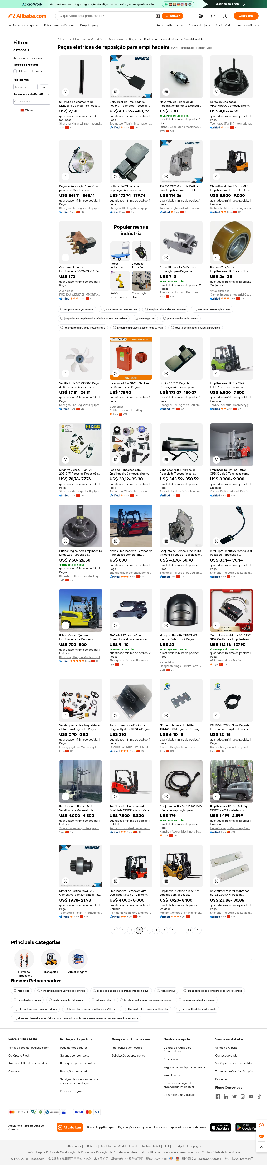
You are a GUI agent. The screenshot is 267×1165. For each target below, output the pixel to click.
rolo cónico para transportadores (37, 1009)
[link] (261, 1125)
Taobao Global (151, 1146)
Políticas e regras (71, 1091)
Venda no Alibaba (226, 1047)
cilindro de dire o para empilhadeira (148, 1009)
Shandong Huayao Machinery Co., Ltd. (80, 657)
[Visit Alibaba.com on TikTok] (259, 1096)
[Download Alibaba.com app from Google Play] (247, 1127)
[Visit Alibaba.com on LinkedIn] (226, 1096)
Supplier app (105, 1127)
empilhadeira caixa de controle (167, 309)
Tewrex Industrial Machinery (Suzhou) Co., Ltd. (231, 405)
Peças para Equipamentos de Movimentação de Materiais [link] (166, 39)
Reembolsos (172, 1075)
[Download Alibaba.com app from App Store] (220, 1127)
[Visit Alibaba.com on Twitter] (234, 1096)
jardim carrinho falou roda (68, 1000)
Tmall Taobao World (113, 1146)
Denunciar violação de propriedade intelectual (179, 1084)
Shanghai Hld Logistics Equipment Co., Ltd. (80, 208)
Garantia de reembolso (74, 1055)
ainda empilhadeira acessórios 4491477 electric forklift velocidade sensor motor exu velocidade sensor (78, 1018)
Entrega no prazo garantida (77, 1063)
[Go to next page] (198, 930)
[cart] (213, 16)
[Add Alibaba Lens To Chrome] (70, 1127)
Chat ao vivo (171, 1059)
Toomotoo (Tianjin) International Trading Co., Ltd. (131, 123)
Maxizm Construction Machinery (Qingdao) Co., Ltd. (181, 912)
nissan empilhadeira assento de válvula (140, 327)
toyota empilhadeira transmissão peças (147, 1000)
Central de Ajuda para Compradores (177, 1049)
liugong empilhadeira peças (199, 1000)
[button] (157, 15)
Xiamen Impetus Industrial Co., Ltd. (231, 294)
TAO (166, 1146)
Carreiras (14, 1071)
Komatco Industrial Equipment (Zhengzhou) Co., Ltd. (131, 828)
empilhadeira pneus (29, 1000)
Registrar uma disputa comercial (184, 1067)
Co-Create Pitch (19, 1055)
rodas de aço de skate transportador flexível (123, 990)
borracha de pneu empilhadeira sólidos (92, 1009)
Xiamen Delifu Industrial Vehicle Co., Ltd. (231, 491)
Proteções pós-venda (74, 1071)
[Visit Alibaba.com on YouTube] (251, 1096)
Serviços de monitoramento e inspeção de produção (79, 1081)
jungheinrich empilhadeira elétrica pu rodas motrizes (95, 318)
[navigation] (32, 485)
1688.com (90, 1146)
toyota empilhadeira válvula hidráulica (197, 327)
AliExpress (74, 1146)
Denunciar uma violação (179, 1094)
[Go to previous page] (114, 930)
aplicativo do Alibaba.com (188, 1127)
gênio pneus (168, 990)
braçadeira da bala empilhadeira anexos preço (215, 990)
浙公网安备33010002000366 (201, 1158)
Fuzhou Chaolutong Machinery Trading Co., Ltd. (181, 126)
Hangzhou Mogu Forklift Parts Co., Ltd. (181, 666)
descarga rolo (147, 318)
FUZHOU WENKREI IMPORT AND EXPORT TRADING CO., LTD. (80, 294)
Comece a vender (226, 1055)
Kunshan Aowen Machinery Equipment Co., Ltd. (181, 831)
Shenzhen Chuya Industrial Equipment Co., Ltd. (80, 576)
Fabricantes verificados (127, 1047)
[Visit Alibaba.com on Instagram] (242, 1096)
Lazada (133, 1146)
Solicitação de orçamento (128, 1055)
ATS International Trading (126, 410)
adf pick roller (104, 1000)
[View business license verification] (171, 1159)
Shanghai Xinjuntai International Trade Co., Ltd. (80, 123)
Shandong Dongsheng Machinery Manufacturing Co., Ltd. (131, 572)
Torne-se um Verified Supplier (234, 1071)
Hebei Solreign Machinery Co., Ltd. (231, 828)
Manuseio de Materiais (87, 39)
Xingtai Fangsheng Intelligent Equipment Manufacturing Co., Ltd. (80, 828)
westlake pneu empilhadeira (214, 309)
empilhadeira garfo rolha (78, 309)
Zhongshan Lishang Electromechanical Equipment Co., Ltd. (181, 292)
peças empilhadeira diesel (182, 318)
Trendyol (178, 1146)
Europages (194, 1146)
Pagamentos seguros (74, 1047)
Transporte (116, 39)
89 (189, 930)
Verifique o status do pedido (233, 1063)
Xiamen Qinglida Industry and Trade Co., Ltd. (181, 747)
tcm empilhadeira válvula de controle (63, 990)
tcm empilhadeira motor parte (199, 1009)
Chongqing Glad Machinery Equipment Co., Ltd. (80, 747)
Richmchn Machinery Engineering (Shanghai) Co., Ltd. (231, 208)
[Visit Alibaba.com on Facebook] (217, 1096)
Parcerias (221, 1079)
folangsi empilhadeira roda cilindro (84, 327)
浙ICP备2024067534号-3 (240, 1158)
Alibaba (62, 39)
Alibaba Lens (31, 1125)
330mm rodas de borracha (121, 309)
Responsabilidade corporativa (27, 1063)
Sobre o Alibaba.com (22, 1038)
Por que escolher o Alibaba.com (28, 1047)
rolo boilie (23, 990)
